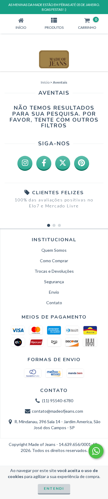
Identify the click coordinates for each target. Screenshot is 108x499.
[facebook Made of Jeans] (43, 163)
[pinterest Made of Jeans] (81, 163)
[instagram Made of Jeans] (24, 163)
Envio (54, 292)
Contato (54, 302)
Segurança (54, 281)
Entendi (54, 488)
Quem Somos (54, 250)
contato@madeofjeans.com (57, 411)
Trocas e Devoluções (54, 271)
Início (45, 82)
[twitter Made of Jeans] (62, 163)
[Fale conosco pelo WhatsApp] (96, 451)
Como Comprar (54, 260)
